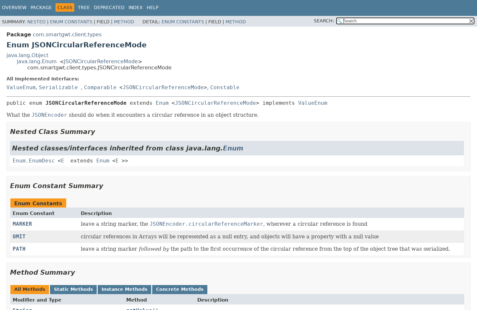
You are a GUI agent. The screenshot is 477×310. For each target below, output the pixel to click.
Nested (36, 21)
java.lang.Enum (37, 61)
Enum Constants (71, 21)
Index (135, 7)
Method (124, 21)
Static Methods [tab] (73, 289)
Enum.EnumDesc (34, 161)
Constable (224, 87)
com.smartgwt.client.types (67, 34)
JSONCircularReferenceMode (101, 61)
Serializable (58, 87)
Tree (84, 7)
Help (152, 7)
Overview (14, 7)
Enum (162, 103)
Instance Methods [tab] (124, 289)
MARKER (22, 224)
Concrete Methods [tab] (179, 289)
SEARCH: (324, 20)
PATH (19, 249)
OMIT (19, 236)
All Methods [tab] (29, 289)
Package (41, 7)
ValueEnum (21, 87)
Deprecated (109, 7)
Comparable (100, 87)
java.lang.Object (27, 55)
